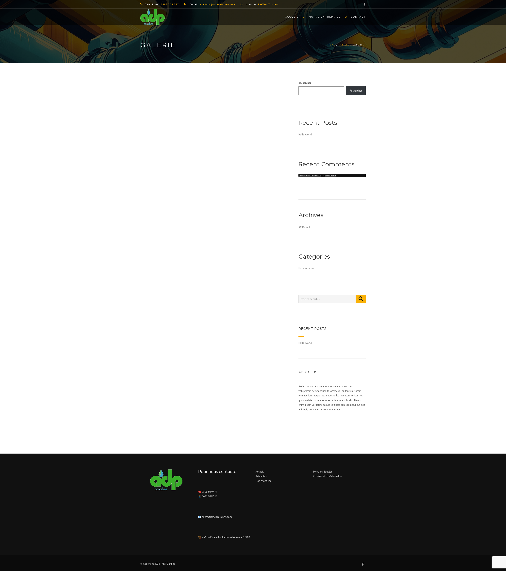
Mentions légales (322, 471)
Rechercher (304, 83)
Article (344, 44)
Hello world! (305, 134)
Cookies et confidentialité (327, 476)
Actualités (261, 476)
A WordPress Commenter (309, 175)
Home (331, 44)
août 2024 (304, 227)
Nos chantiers (263, 481)
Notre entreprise (325, 16)
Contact (358, 16)
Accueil (292, 16)
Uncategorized (306, 268)
